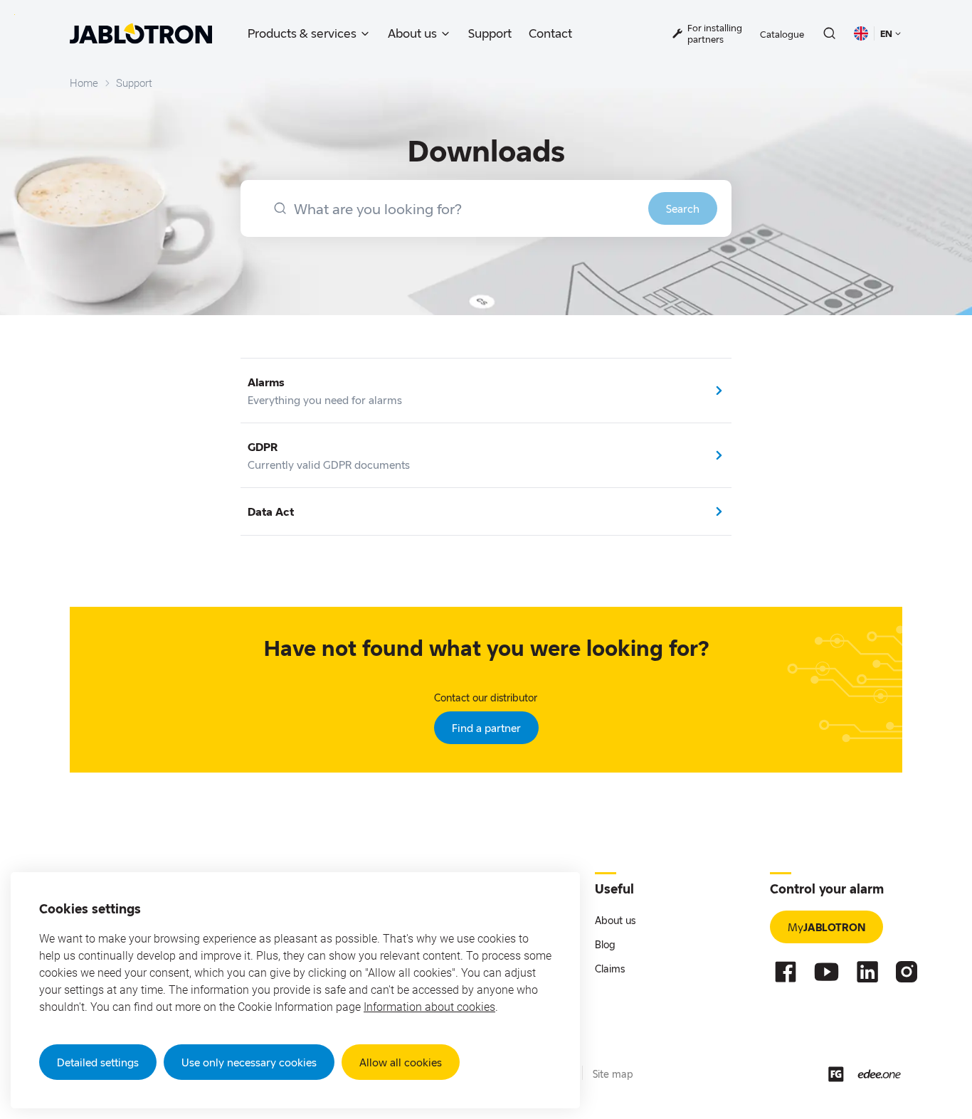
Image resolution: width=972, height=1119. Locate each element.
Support (490, 33)
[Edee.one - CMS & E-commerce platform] (879, 1073)
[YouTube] (826, 971)
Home (84, 83)
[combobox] (486, 208)
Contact (550, 33)
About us (412, 33)
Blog (605, 944)
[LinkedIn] (867, 971)
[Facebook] (785, 971)
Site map (613, 1074)
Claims (610, 968)
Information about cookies (429, 1007)
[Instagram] (906, 971)
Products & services (302, 33)
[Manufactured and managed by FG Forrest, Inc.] (836, 1074)
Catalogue (782, 34)
